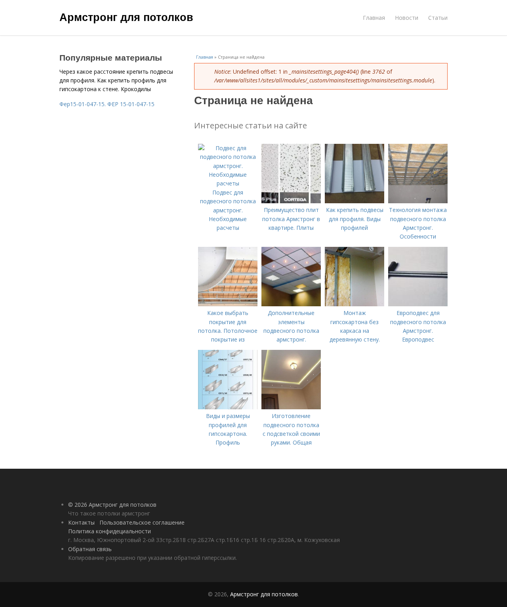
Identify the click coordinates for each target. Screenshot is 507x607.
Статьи (438, 17)
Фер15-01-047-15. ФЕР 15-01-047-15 (106, 104)
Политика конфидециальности (109, 531)
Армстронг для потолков (126, 16)
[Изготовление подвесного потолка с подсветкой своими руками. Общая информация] (291, 407)
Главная (374, 17)
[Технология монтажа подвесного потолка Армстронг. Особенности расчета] (418, 201)
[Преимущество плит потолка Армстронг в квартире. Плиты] (291, 201)
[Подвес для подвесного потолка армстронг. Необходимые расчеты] (227, 183)
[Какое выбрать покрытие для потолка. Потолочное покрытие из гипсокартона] (227, 304)
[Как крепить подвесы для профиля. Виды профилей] (354, 201)
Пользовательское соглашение (142, 522)
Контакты (81, 522)
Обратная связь (90, 549)
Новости (406, 17)
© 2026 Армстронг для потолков (112, 504)
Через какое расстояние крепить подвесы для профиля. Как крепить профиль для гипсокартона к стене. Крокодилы (116, 80)
